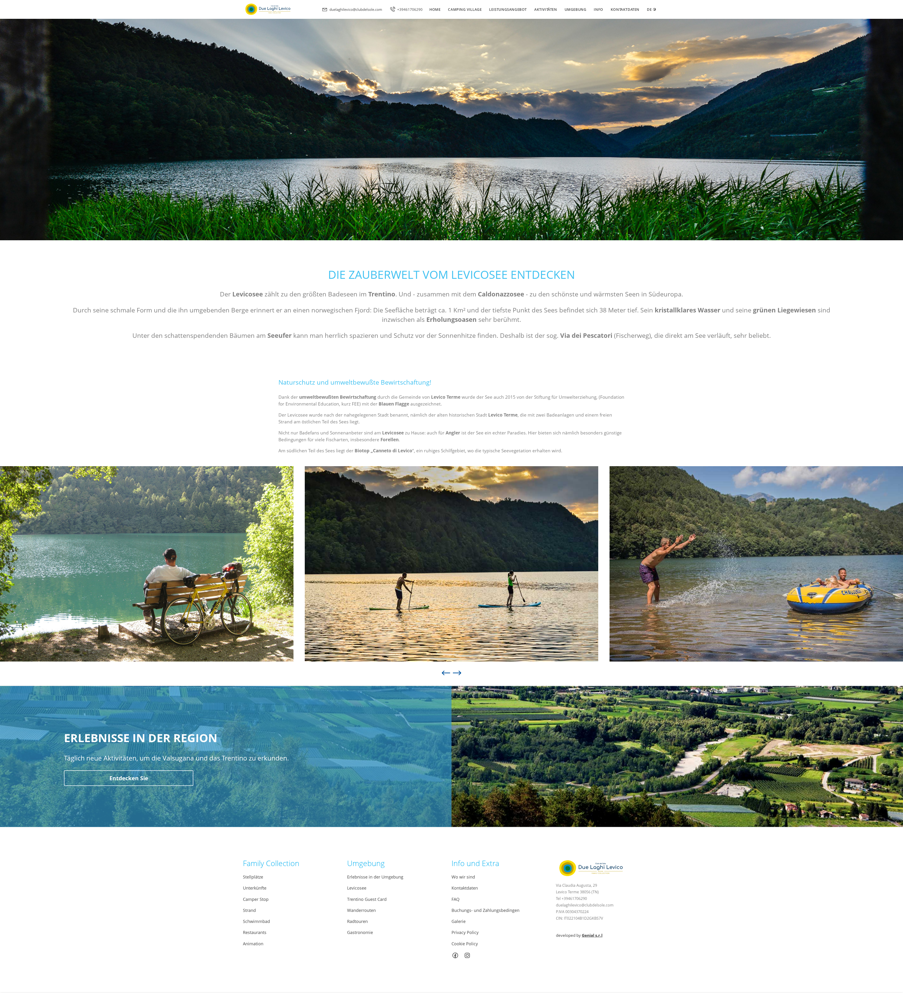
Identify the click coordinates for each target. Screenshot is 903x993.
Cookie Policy (465, 943)
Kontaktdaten (625, 9)
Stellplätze (253, 877)
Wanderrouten (361, 910)
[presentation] (446, 670)
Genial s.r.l (592, 935)
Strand (249, 910)
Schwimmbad (256, 921)
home (434, 9)
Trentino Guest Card (367, 899)
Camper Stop (256, 899)
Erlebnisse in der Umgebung (375, 877)
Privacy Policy (465, 932)
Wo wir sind (463, 877)
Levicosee (356, 888)
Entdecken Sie (128, 778)
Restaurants (254, 932)
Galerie (459, 921)
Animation (253, 943)
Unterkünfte (254, 888)
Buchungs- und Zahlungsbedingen (485, 910)
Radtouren (357, 921)
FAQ (455, 899)
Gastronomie (360, 932)
